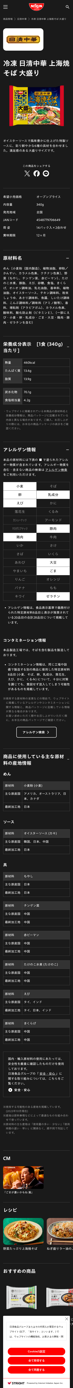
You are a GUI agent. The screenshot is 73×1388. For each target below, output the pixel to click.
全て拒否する (36, 1360)
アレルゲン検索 (56, 469)
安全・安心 (48, 1073)
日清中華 (22, 19)
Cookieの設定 (36, 1351)
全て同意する (36, 1369)
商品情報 (8, 19)
